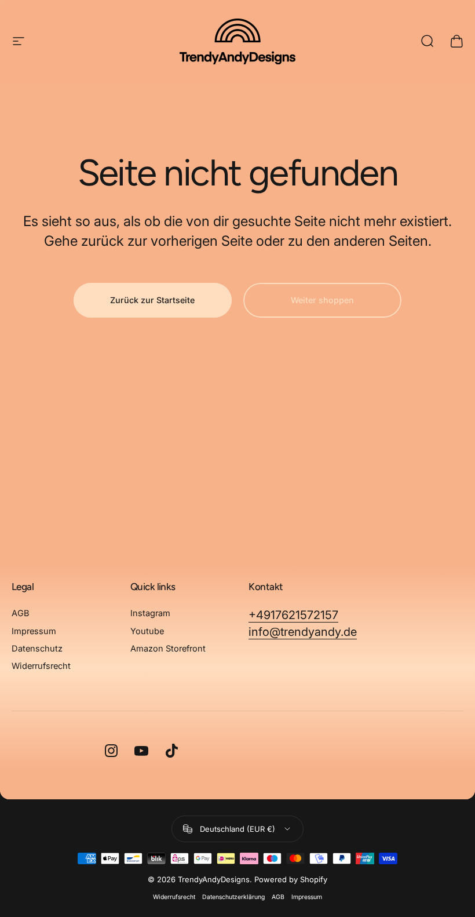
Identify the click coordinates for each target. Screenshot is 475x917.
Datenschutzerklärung (233, 897)
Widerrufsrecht (41, 666)
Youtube (147, 631)
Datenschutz (37, 648)
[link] (293, 615)
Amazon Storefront (168, 648)
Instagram (150, 613)
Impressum (34, 631)
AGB (21, 613)
